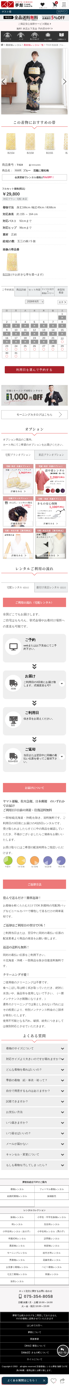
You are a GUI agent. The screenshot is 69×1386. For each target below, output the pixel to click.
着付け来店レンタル (51, 587)
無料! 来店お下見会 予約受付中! (34, 28)
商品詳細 (21, 289)
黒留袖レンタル (13, 45)
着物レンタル (17, 1189)
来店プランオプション (51, 455)
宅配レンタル (18, 587)
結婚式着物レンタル (17, 1196)
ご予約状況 (8, 289)
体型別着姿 (61, 291)
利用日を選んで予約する (34, 369)
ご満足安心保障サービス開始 (34, 23)
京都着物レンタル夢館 (46, 1366)
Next (64, 81)
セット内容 (34, 289)
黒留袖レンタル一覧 (34, 45)
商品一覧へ (63, 1352)
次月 (61, 302)
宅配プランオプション (18, 455)
